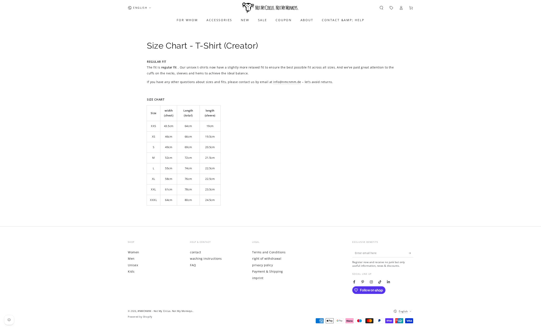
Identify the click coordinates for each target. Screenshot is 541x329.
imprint (258, 278)
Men (131, 259)
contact (195, 252)
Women (133, 252)
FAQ (193, 265)
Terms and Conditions (269, 252)
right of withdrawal (266, 259)
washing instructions (206, 259)
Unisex (133, 265)
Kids (131, 271)
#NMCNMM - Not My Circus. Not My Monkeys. (165, 311)
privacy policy (262, 265)
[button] (381, 8)
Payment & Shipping (267, 271)
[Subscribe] (411, 253)
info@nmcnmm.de (287, 82)
